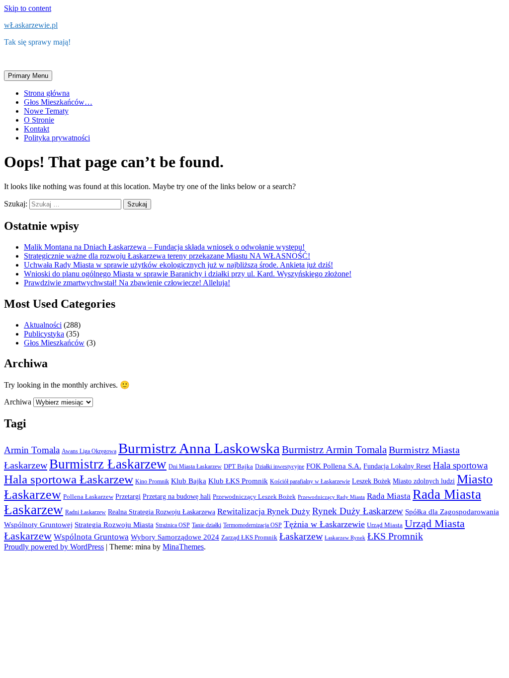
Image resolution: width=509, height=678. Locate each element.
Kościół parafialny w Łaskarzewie (310, 481)
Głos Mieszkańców (54, 343)
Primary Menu (28, 75)
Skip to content (27, 8)
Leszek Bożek (371, 481)
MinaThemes (183, 546)
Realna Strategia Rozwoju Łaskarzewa (161, 512)
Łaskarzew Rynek (345, 538)
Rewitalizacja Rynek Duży (263, 511)
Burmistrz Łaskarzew (108, 464)
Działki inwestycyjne (279, 466)
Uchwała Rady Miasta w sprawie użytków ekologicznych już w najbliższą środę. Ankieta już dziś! (178, 265)
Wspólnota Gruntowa (91, 537)
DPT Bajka (238, 466)
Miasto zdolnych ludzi (424, 481)
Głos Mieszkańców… (58, 102)
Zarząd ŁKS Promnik (249, 537)
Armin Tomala (32, 450)
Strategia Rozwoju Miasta (114, 525)
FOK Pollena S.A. (333, 466)
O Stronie (39, 120)
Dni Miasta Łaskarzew (195, 466)
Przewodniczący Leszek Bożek (254, 496)
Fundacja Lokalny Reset (397, 466)
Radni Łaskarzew (85, 512)
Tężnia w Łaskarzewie (324, 524)
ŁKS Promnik (395, 536)
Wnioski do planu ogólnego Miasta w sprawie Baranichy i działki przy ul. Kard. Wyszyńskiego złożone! (187, 274)
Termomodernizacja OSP (252, 525)
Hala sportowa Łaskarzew (68, 479)
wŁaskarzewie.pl (31, 25)
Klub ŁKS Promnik (238, 481)
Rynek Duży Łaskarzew (357, 511)
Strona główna (47, 93)
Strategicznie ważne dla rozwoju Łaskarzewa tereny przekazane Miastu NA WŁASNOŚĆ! (167, 256)
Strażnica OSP (173, 525)
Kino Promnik (152, 481)
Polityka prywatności (57, 138)
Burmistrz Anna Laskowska (199, 448)
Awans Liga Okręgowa (89, 451)
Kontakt (36, 129)
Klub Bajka (188, 480)
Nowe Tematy (46, 111)
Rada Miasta (389, 496)
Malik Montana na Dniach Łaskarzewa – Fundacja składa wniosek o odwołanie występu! (164, 247)
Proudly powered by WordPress (54, 546)
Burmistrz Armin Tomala (334, 450)
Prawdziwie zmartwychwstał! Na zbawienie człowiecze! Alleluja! (127, 282)
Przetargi (128, 496)
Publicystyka (44, 334)
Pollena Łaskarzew (88, 496)
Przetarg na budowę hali (177, 496)
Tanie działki (206, 525)
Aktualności (43, 325)
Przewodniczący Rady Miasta (331, 497)
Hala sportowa (460, 465)
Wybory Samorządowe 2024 (175, 537)
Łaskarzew (301, 536)
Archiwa (17, 402)
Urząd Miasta (385, 525)
